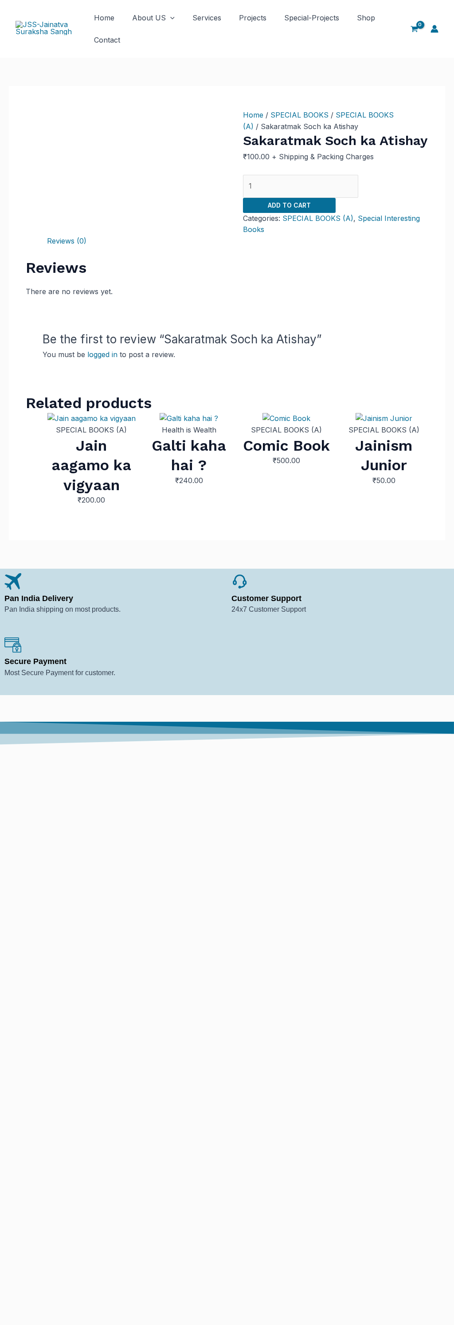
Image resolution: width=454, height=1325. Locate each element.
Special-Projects (311, 17)
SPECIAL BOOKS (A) (317, 218)
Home (104, 17)
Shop (366, 17)
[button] (170, 17)
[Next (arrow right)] (438, 663)
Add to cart (289, 205)
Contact (107, 39)
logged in (102, 354)
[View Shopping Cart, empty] (414, 28)
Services (206, 17)
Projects (252, 17)
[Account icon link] (434, 29)
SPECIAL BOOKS (299, 114)
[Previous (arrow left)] (15, 663)
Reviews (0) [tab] (66, 240)
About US (149, 17)
